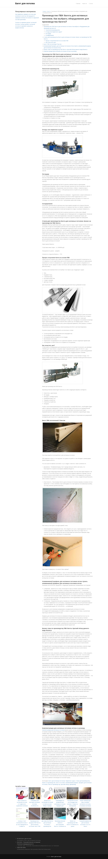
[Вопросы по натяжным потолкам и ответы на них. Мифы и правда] (47, 798)
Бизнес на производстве (48, 782)
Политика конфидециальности (25, 844)
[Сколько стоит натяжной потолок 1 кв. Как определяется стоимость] (22, 819)
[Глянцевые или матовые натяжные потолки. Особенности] (35, 798)
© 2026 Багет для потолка (24, 838)
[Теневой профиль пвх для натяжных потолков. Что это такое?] (85, 819)
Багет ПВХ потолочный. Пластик (52, 44)
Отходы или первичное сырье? (53, 32)
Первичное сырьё (70, 781)
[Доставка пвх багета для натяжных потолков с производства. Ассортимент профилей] (47, 819)
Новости (84, 3)
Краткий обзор (65, 784)
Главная (78, 3)
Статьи (91, 3)
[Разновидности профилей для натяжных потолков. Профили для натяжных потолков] (60, 798)
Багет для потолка (25, 3)
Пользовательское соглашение (31, 842)
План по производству (54, 784)
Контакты (19, 842)
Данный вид (72, 784)
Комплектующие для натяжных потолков (53, 730)
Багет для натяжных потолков (56, 781)
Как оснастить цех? (50, 42)
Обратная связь (21, 847)
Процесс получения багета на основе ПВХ (56, 40)
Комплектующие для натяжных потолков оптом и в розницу (60, 51)
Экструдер (48, 33)
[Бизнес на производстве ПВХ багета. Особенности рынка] (73, 819)
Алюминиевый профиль (71, 782)
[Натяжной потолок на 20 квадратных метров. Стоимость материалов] (73, 798)
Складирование (49, 35)
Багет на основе (60, 782)
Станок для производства (83, 781)
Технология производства (52, 30)
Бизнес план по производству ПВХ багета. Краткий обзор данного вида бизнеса (65, 49)
